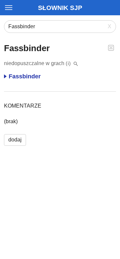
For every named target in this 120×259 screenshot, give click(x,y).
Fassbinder (25, 76)
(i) (68, 63)
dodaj (15, 139)
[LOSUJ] (111, 47)
